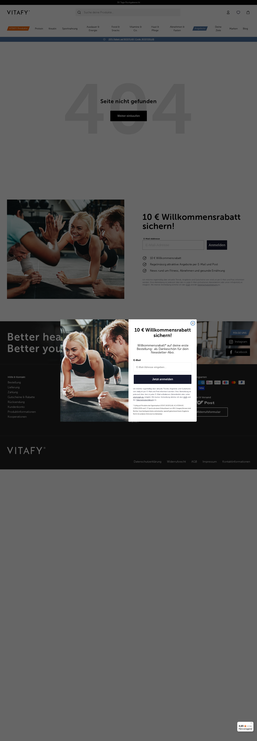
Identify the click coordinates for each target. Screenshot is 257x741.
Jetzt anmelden (162, 379)
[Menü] (251, 724)
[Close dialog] (193, 323)
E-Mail (137, 360)
